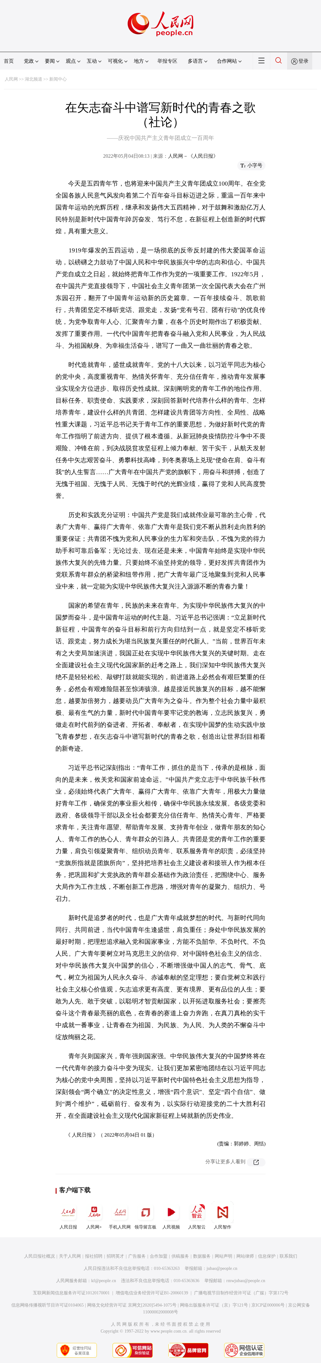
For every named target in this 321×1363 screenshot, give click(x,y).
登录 (303, 61)
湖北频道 (33, 79)
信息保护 (267, 1256)
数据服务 (202, 1256)
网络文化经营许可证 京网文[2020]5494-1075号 (131, 1305)
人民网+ (94, 1227)
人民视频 (171, 1227)
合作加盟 (158, 1256)
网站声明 (223, 1256)
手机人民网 (120, 1227)
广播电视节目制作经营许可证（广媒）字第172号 (241, 1293)
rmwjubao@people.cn (245, 1280)
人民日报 (68, 1227)
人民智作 (222, 1227)
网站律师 (245, 1256)
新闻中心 (58, 79)
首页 (9, 61)
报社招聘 (94, 1256)
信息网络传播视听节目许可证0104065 (47, 1305)
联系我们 (288, 1256)
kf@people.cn (103, 1280)
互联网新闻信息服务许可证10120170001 (71, 1293)
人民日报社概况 (39, 1256)
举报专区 (167, 61)
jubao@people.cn (222, 1268)
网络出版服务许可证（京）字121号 (214, 1305)
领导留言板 (145, 1227)
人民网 (11, 79)
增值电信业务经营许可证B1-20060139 (152, 1293)
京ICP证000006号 (268, 1305)
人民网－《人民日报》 (193, 156)
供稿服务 (180, 1256)
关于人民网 (70, 1256)
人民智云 (197, 1227)
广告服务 (137, 1256)
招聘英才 (115, 1256)
